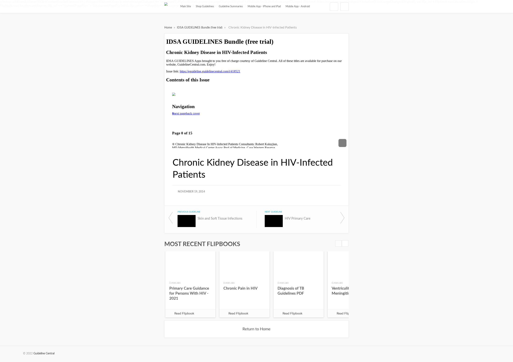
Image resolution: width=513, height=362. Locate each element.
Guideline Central (44, 353)
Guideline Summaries (231, 6)
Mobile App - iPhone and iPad (264, 6)
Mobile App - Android (298, 6)
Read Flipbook (184, 313)
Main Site (185, 6)
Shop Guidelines (205, 6)
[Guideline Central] (166, 6)
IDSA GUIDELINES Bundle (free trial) (200, 27)
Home (168, 27)
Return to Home (256, 329)
